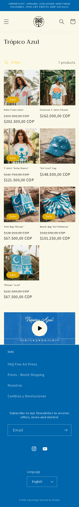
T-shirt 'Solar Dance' (16, 168)
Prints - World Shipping (26, 374)
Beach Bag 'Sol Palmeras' (54, 226)
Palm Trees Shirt (14, 110)
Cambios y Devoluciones (27, 396)
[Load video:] (39, 328)
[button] (6, 21)
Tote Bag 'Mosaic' (14, 226)
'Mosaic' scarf (12, 285)
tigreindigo (33, 500)
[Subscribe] (65, 430)
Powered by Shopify (50, 500)
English (37, 481)
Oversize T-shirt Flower (54, 110)
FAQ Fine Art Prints (22, 364)
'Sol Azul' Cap (48, 168)
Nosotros (15, 385)
